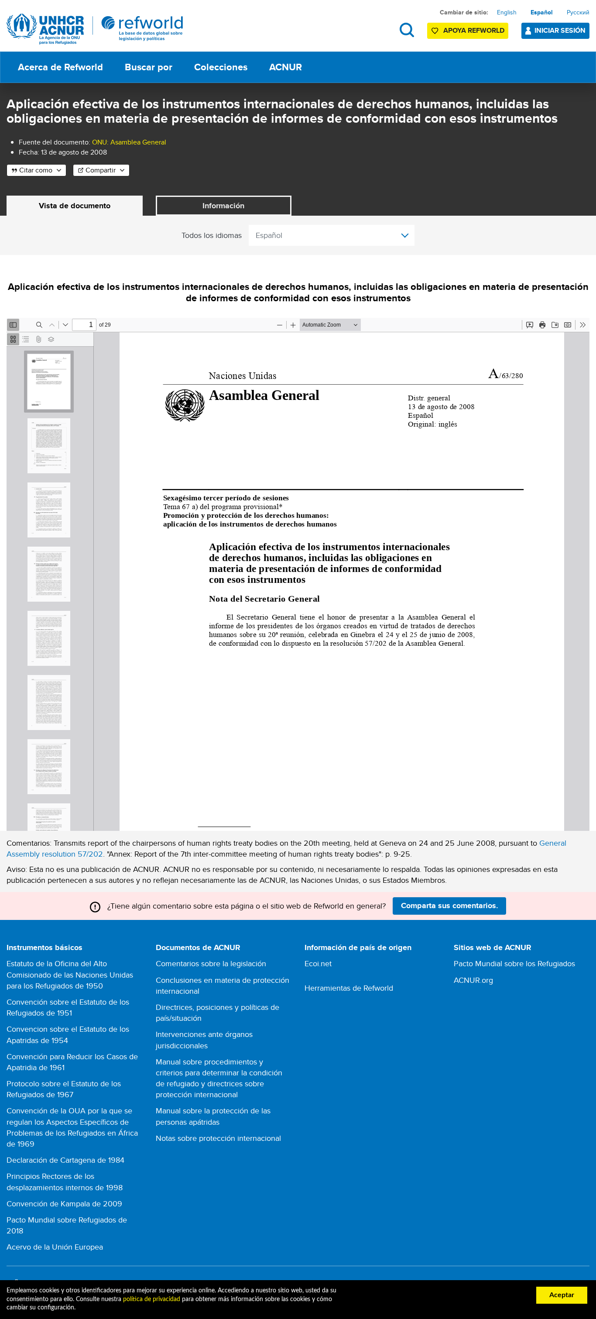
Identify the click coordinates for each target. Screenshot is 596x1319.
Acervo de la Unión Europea (55, 1246)
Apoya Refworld (473, 30)
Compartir (101, 170)
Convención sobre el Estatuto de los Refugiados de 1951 (68, 1007)
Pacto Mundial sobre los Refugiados (514, 963)
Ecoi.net (318, 963)
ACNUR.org (473, 980)
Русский (578, 12)
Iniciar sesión (560, 30)
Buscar (407, 30)
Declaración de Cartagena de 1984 (65, 1159)
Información (223, 205)
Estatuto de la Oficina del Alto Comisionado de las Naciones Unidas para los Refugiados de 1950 (70, 974)
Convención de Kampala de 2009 (64, 1203)
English (507, 12)
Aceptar (561, 1294)
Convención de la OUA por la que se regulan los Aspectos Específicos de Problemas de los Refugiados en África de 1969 (72, 1127)
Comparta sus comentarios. (449, 905)
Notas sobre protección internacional (218, 1138)
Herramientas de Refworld (349, 987)
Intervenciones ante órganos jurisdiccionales (204, 1039)
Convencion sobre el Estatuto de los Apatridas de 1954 (68, 1034)
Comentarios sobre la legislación (211, 963)
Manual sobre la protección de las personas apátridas (213, 1116)
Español (542, 12)
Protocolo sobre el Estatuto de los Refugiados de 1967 (64, 1089)
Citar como (35, 170)
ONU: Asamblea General (129, 142)
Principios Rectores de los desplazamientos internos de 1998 (65, 1181)
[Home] (95, 29)
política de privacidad (151, 1299)
